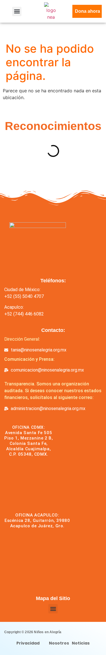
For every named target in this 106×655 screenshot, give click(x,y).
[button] (16, 11)
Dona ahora (87, 11)
